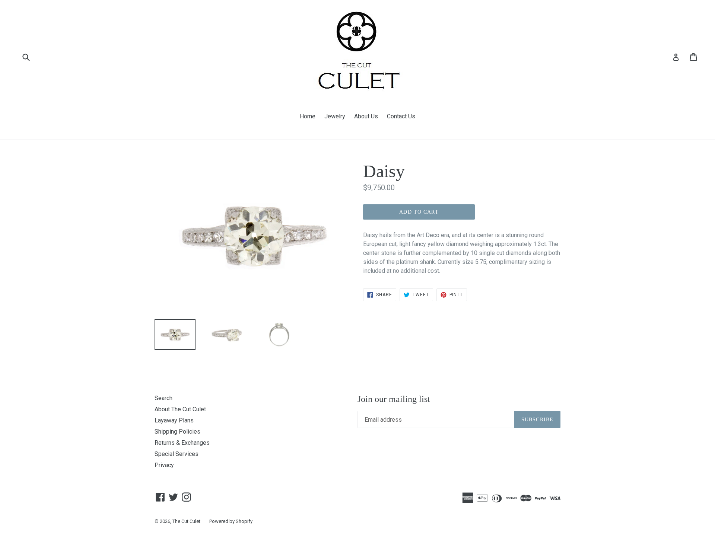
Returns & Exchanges (182, 442)
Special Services (176, 453)
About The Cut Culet (180, 409)
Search (163, 398)
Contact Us (401, 116)
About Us (366, 116)
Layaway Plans (174, 420)
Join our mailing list (394, 399)
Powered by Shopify (230, 521)
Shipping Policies (177, 431)
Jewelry (334, 116)
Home (307, 116)
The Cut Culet (186, 521)
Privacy (164, 465)
